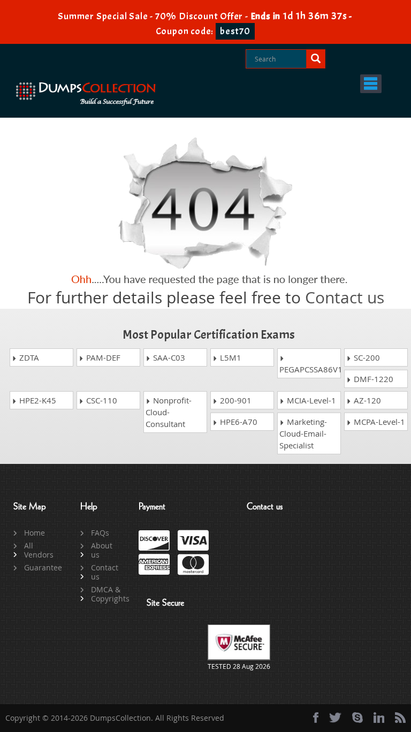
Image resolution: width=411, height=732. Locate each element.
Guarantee (40, 567)
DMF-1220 (372, 378)
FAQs (100, 532)
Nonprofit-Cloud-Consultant (169, 412)
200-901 (235, 400)
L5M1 (229, 357)
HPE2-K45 (36, 400)
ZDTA (28, 357)
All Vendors (39, 550)
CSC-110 (100, 400)
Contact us (344, 297)
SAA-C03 (168, 357)
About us (101, 550)
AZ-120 (366, 400)
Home (34, 532)
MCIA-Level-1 (310, 400)
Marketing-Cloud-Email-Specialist (303, 433)
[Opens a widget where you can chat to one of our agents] (337, 670)
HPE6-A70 (237, 421)
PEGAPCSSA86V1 (310, 369)
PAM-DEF (102, 357)
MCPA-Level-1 (378, 421)
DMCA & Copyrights (107, 594)
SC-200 (366, 357)
